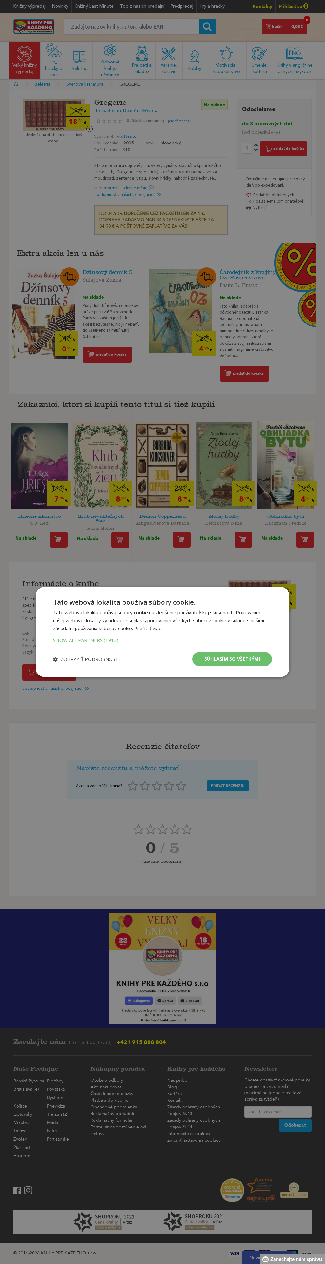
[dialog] (162, 632)
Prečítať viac (147, 628)
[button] (162, 640)
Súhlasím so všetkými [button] (232, 659)
